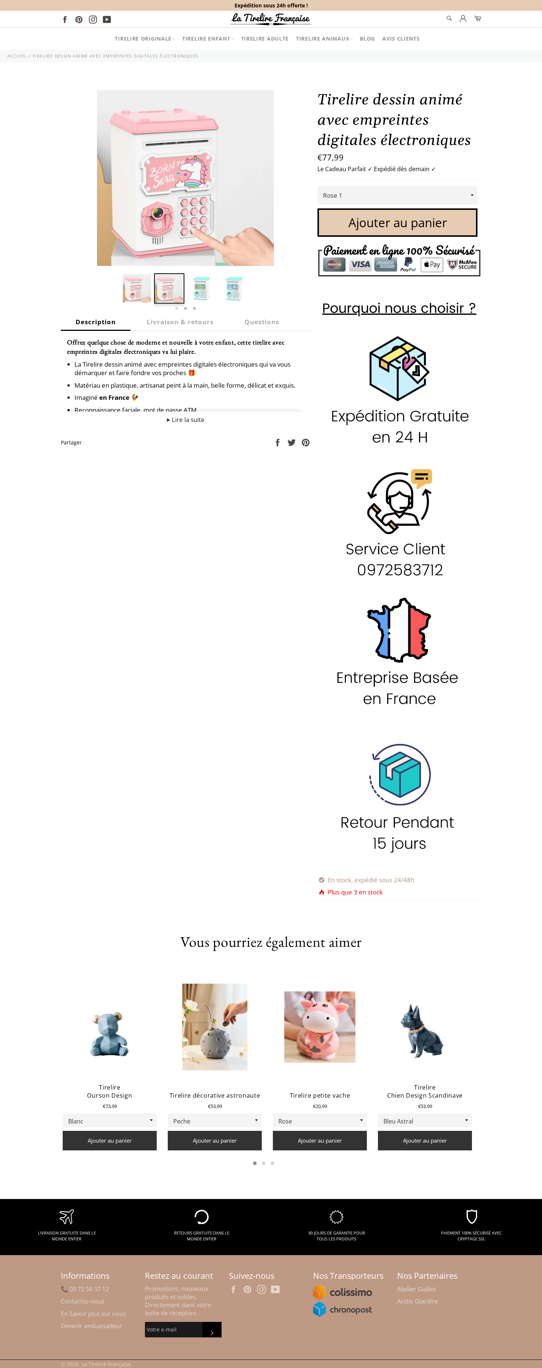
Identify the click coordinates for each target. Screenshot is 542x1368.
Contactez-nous (83, 1301)
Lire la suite (187, 419)
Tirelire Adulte (265, 38)
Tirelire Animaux (322, 38)
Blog (367, 38)
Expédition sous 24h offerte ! (271, 5)
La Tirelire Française (107, 1364)
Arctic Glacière (417, 1301)
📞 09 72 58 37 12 (85, 1289)
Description (96, 322)
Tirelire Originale (143, 38)
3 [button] (194, 308)
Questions (261, 322)
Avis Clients (401, 38)
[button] (254, 1163)
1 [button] (176, 308)
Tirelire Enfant (206, 38)
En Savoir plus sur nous (93, 1314)
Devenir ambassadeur (91, 1326)
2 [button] (185, 308)
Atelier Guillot (416, 1289)
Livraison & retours (180, 322)
